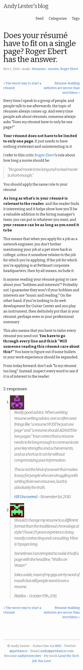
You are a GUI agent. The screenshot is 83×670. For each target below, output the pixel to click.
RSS (58, 646)
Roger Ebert (69, 69)
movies (53, 69)
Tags (76, 18)
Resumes (39, 69)
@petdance (18, 651)
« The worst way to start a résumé (22, 86)
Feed (40, 18)
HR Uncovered (25, 496)
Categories (58, 18)
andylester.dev (29, 656)
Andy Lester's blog (25, 6)
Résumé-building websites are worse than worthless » (62, 88)
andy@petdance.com (56, 651)
